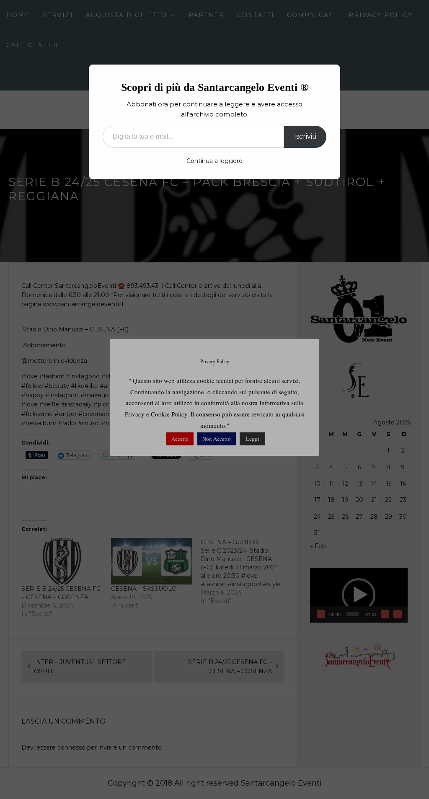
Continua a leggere (214, 161)
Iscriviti (305, 136)
